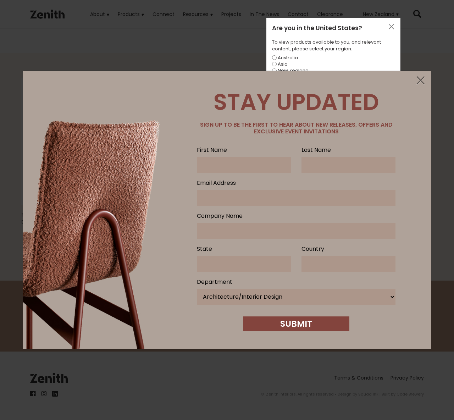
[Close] (420, 80)
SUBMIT (296, 324)
